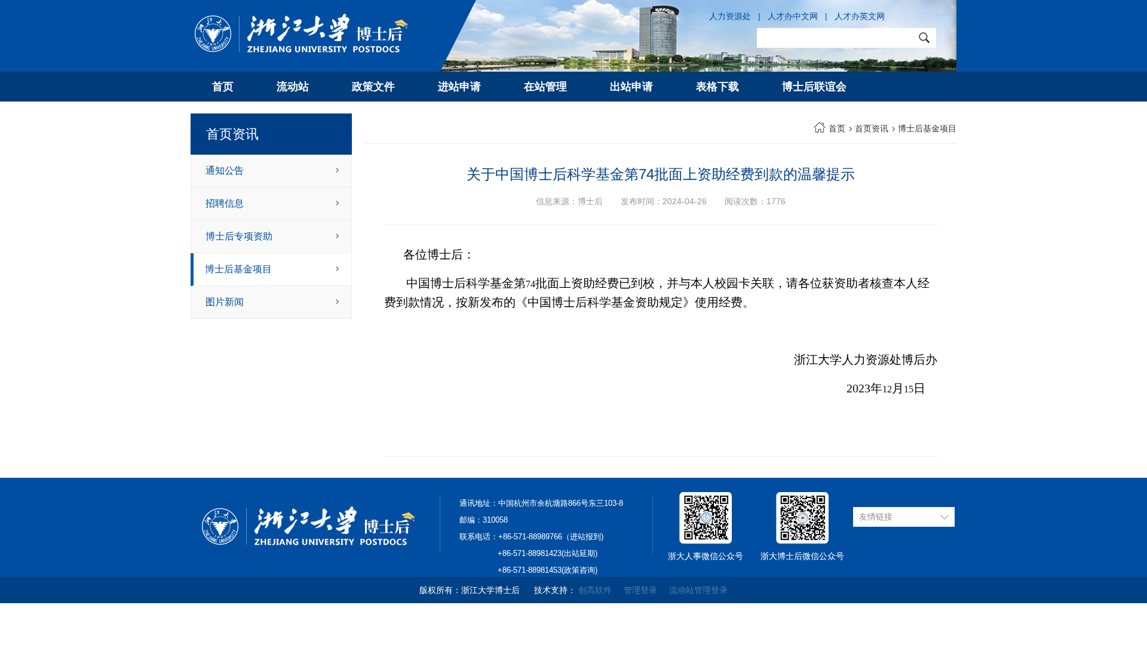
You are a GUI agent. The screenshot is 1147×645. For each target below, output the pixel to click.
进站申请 (459, 87)
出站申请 (631, 87)
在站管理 (545, 87)
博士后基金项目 (238, 269)
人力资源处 (730, 16)
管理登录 (640, 590)
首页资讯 (871, 128)
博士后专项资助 (239, 236)
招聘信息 (225, 203)
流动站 (293, 87)
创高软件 (595, 590)
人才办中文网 (793, 16)
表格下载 (717, 87)
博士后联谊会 (814, 87)
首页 (223, 87)
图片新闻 (225, 302)
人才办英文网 (860, 16)
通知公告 (225, 170)
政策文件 (373, 87)
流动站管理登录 (698, 590)
